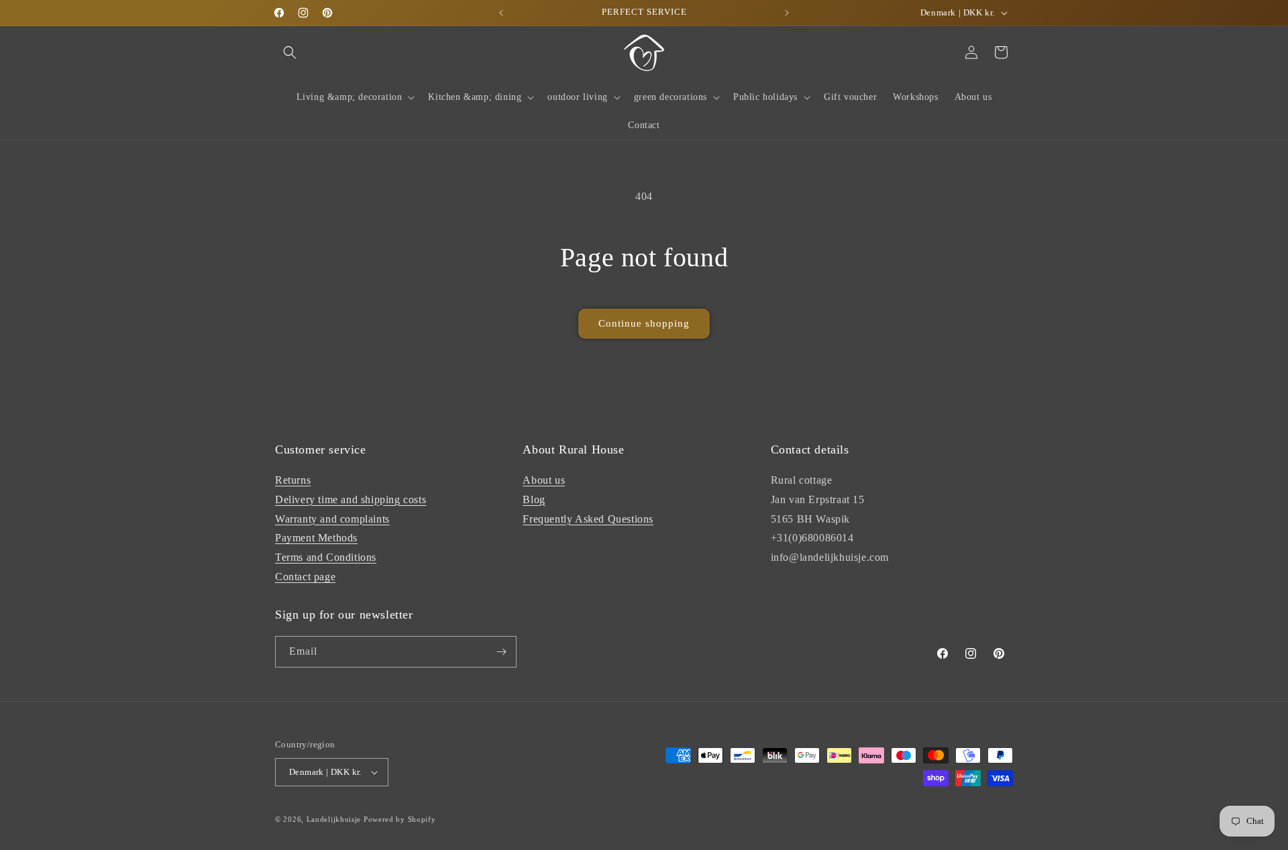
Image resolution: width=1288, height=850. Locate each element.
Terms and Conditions (325, 557)
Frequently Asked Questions (588, 519)
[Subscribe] (501, 652)
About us (544, 480)
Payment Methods (316, 537)
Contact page (305, 576)
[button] (290, 52)
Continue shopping (644, 323)
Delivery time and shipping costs (350, 499)
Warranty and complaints (332, 519)
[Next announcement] (787, 12)
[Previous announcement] (501, 12)
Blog (534, 499)
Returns (293, 480)
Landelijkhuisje (334, 819)
